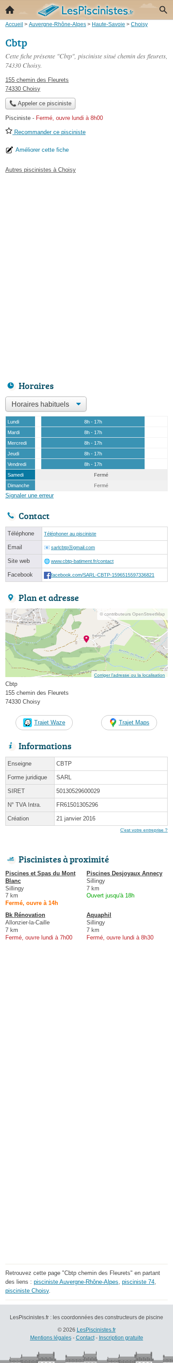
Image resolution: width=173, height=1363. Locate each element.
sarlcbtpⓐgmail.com (73, 547)
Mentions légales (50, 1338)
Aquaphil (98, 915)
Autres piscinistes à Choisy (40, 169)
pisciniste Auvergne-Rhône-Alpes (76, 1281)
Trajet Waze (49, 722)
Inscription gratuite (121, 1338)
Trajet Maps (134, 722)
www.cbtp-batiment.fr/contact (82, 561)
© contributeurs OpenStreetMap (132, 614)
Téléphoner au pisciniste (70, 533)
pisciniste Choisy (27, 1290)
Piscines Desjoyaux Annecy (124, 873)
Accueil (10, 9)
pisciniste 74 (138, 1281)
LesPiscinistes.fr (96, 1330)
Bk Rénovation (25, 915)
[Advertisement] (86, 275)
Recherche (163, 9)
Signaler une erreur (29, 495)
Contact (85, 1338)
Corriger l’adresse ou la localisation (129, 675)
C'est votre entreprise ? (144, 830)
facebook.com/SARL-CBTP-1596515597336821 (102, 575)
